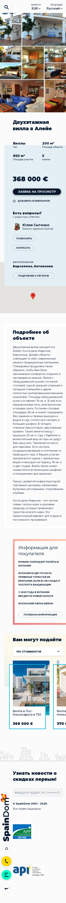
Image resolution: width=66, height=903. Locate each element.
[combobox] (38, 651)
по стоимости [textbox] (28, 651)
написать (23, 247)
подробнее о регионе (33, 275)
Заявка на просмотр (37, 191)
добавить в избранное (34, 200)
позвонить (24, 238)
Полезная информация (40, 614)
